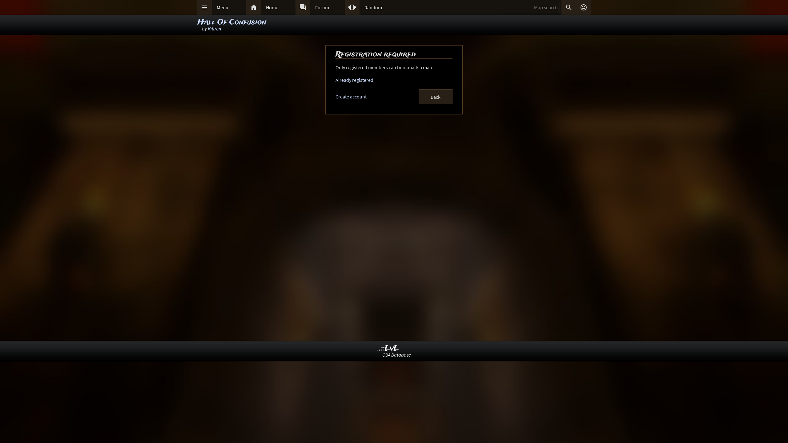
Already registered (354, 80)
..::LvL (388, 348)
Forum (322, 7)
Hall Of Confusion (232, 22)
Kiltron (214, 29)
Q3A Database (396, 355)
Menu (222, 7)
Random (373, 7)
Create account (351, 97)
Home (272, 7)
